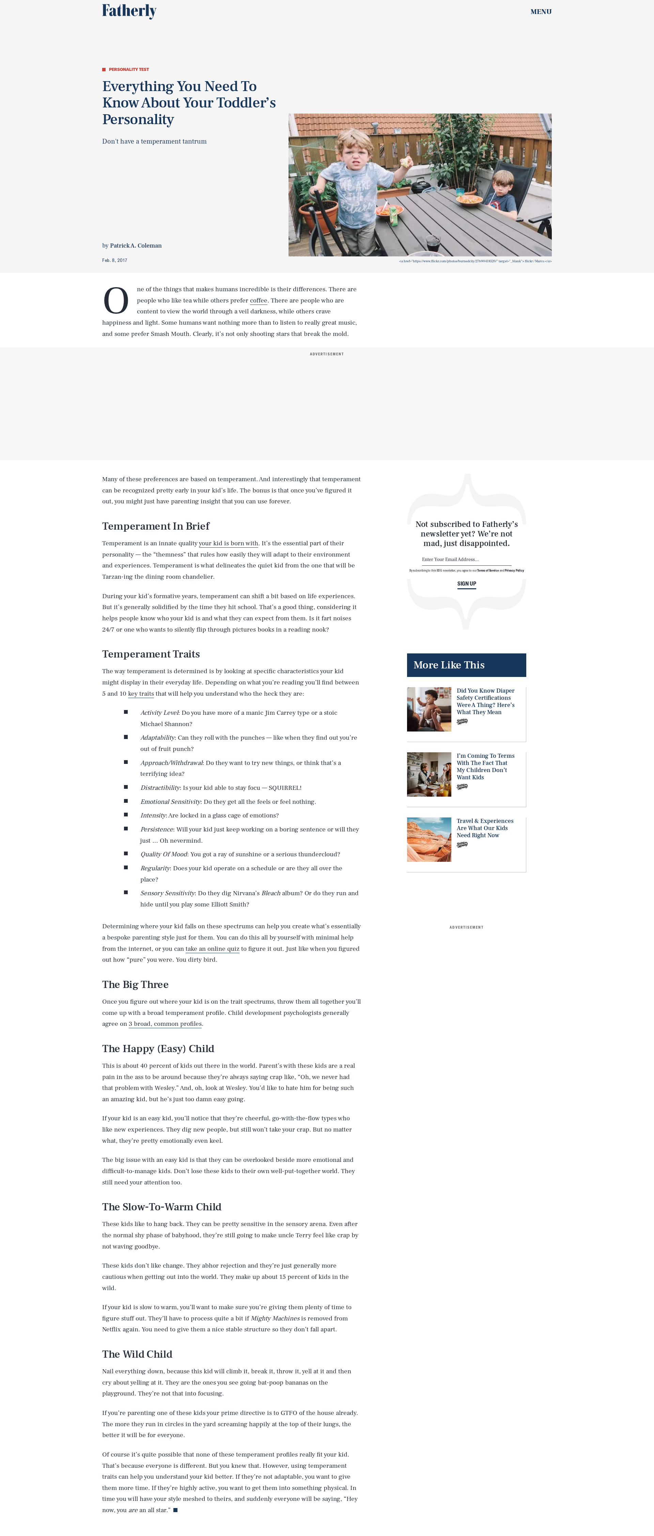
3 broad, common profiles (165, 1024)
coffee (258, 300)
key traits (141, 694)
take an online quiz (212, 949)
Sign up (466, 583)
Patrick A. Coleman (136, 246)
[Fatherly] (129, 12)
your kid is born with (228, 543)
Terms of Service (488, 570)
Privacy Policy (514, 570)
